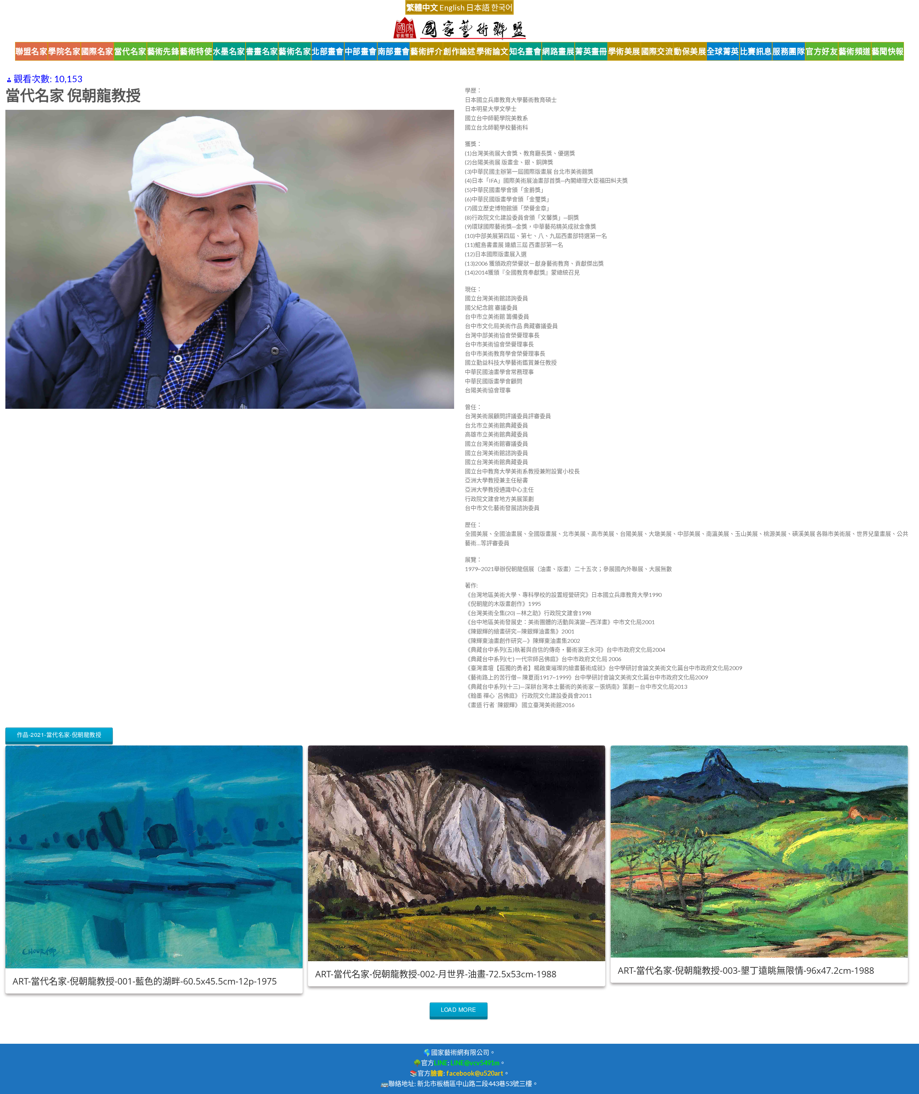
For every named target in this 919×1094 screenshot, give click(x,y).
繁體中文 (422, 7)
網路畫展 (558, 51)
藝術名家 (295, 51)
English (452, 7)
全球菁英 (723, 51)
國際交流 (657, 51)
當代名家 (130, 51)
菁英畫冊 (591, 51)
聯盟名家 (31, 51)
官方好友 (822, 51)
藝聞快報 (888, 51)
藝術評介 (426, 51)
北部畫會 (328, 51)
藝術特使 (196, 51)
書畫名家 (262, 51)
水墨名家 (229, 51)
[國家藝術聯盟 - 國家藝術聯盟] (459, 29)
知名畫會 (525, 51)
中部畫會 (361, 51)
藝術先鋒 (163, 51)
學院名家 (64, 51)
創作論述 (459, 51)
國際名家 (97, 51)
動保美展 (690, 51)
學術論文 (492, 51)
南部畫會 (394, 51)
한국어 (502, 7)
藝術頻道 (855, 51)
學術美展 (624, 51)
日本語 (478, 7)
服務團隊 (789, 51)
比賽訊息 (756, 51)
